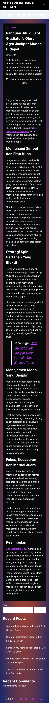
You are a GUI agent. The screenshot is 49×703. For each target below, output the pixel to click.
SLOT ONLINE (11, 28)
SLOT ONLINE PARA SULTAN (28, 699)
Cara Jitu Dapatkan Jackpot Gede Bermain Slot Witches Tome (25, 352)
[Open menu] (43, 5)
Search (6, 605)
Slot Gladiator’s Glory (16, 549)
